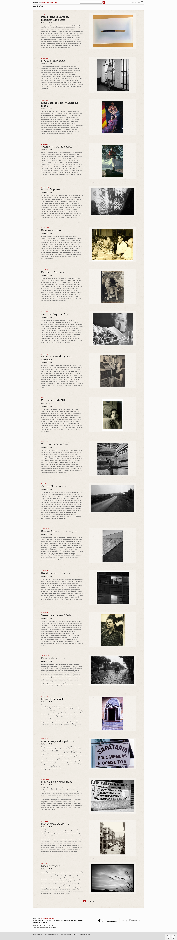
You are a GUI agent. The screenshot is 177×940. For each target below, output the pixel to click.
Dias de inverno (50, 866)
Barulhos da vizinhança (55, 573)
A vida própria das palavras (57, 741)
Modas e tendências (53, 60)
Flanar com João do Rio (55, 824)
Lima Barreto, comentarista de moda (59, 104)
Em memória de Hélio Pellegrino (54, 402)
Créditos (36, 922)
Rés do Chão (38, 6)
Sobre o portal (38, 920)
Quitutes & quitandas (54, 314)
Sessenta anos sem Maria (56, 615)
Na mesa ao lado (51, 230)
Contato (44, 922)
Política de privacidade (69, 935)
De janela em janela (52, 699)
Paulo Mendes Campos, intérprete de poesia (55, 18)
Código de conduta (52, 935)
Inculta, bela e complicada (57, 781)
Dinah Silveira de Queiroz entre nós (56, 358)
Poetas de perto (50, 189)
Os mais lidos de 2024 (54, 486)
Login (132, 2)
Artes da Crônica (77, 920)
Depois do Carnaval (53, 272)
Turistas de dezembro (54, 444)
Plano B (53, 927)
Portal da (45, 2)
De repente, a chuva (53, 658)
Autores (57, 920)
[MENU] (142, 2)
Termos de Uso (85, 935)
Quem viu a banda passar (56, 146)
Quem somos (37, 935)
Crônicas (49, 920)
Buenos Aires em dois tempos (59, 531)
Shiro (47, 927)
